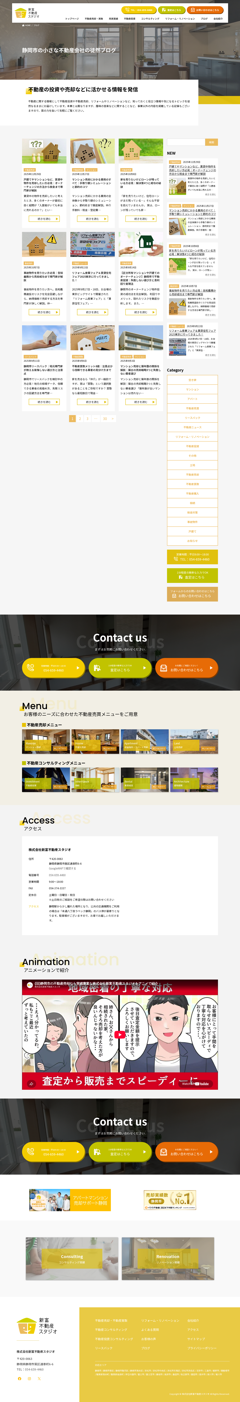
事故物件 (29, 263)
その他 (192, 456)
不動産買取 (78, 356)
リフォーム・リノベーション (192, 437)
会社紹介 (193, 1320)
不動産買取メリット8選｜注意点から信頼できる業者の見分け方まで (92, 368)
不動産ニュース (80, 263)
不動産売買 (126, 169)
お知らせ (192, 541)
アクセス (193, 1329)
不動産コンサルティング (111, 1329)
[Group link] (192, 557)
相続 (192, 503)
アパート (192, 399)
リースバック (30, 356)
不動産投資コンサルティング (114, 1339)
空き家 (192, 380)
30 (105, 418)
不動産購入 (192, 493)
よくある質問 (150, 1329)
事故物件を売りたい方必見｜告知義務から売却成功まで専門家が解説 (43, 276)
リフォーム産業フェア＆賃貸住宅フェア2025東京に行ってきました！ (91, 276)
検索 (211, 142)
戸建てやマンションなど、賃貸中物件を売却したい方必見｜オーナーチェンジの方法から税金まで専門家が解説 (43, 185)
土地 (192, 465)
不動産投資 (126, 263)
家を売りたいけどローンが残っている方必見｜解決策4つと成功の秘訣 (140, 183)
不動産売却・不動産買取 (111, 1320)
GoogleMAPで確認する (62, 868)
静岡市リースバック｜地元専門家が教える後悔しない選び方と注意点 (43, 369)
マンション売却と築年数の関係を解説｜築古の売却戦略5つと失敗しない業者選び (140, 369)
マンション (91, 169)
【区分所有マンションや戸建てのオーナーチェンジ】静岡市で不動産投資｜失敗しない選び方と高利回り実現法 (140, 278)
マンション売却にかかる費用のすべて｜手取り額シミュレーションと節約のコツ (91, 183)
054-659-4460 (57, 875)
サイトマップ (196, 1339)
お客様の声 (148, 1339)
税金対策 (192, 512)
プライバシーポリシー (202, 1348)
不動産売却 (30, 169)
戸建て (192, 531)
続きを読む (47, 219)
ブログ (145, 1348)
